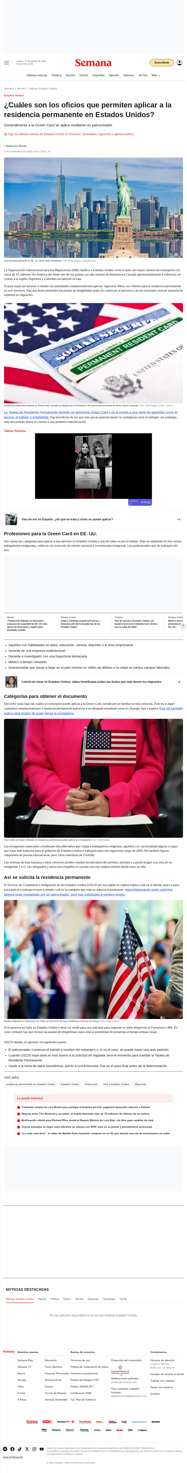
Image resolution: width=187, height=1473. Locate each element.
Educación (51, 1360)
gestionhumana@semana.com (129, 1396)
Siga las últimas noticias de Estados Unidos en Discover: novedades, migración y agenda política (71, 134)
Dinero (21, 1373)
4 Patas (22, 1399)
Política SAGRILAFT (82, 1386)
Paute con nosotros (161, 1387)
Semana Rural (53, 1379)
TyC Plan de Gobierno (83, 1399)
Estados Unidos (70, 1084)
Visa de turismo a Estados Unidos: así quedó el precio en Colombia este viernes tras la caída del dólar (136, 624)
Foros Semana (53, 1366)
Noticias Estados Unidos (43, 88)
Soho (21, 1386)
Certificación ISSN (80, 1393)
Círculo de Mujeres (56, 1393)
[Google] (5, 1449)
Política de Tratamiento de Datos (89, 1366)
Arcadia (22, 1379)
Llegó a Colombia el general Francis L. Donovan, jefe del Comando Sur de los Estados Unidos (80, 624)
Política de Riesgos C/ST (84, 1379)
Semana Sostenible (56, 1399)
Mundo (21, 88)
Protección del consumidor (126, 1360)
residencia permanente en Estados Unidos (30, 1084)
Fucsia (21, 1393)
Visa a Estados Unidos (116, 1084)
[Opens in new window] (12, 1449)
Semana (9, 88)
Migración (140, 1084)
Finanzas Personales (57, 1373)
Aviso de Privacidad (16, 1457)
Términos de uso (80, 1360)
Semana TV (24, 1366)
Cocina (49, 1386)
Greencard (91, 1084)
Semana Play (25, 1360)
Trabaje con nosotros (162, 1380)
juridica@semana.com (124, 1382)
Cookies (155, 1393)
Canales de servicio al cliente (167, 1374)
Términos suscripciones (84, 1373)
